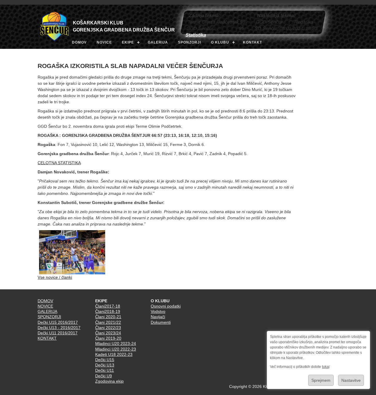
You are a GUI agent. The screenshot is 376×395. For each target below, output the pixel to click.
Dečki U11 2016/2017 (58, 333)
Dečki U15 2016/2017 (58, 322)
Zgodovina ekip (109, 381)
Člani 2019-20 (108, 338)
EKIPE (128, 42)
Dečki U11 (104, 370)
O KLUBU (220, 42)
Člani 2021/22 (108, 322)
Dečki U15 (104, 359)
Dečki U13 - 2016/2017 (59, 327)
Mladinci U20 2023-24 (115, 343)
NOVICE (104, 42)
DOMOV (79, 42)
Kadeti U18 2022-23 (113, 354)
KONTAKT (252, 42)
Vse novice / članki (55, 277)
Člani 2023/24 (108, 333)
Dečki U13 (104, 365)
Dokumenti (161, 322)
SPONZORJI (189, 42)
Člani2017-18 (107, 306)
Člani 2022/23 (108, 327)
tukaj (326, 367)
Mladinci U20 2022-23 (115, 349)
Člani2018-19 (107, 311)
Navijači (158, 316)
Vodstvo (158, 311)
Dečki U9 (103, 376)
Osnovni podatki (166, 306)
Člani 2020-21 (108, 316)
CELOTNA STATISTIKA (59, 162)
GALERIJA (158, 42)
